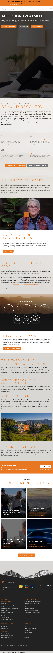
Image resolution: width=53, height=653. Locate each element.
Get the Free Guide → (13, 4)
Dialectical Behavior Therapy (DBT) (32, 603)
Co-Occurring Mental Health (7, 606)
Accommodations (7, 623)
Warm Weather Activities (7, 635)
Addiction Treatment (6, 601)
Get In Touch (45, 466)
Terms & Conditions (11, 645)
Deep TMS (3, 603)
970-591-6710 (48, 469)
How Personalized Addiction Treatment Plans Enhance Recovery (13, 541)
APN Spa (26, 606)
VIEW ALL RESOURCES (26, 555)
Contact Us (27, 637)
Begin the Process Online (38, 165)
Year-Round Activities (6, 633)
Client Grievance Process (24, 645)
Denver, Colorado (25, 277)
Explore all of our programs (31, 284)
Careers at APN (27, 634)
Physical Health (41, 513)
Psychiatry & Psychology (36, 515)
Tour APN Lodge (28, 632)
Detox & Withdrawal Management (9, 605)
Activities (4, 632)
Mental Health (4, 614)
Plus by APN (16, 284)
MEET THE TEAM (8, 251)
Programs (4, 599)
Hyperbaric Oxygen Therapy (7, 612)
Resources (26, 635)
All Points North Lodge (35, 279)
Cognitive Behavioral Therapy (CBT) (32, 601)
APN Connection (25, 282)
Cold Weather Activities (6, 637)
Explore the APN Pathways (12, 348)
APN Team (26, 626)
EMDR (25, 605)
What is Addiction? (35, 541)
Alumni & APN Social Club (30, 628)
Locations (26, 625)
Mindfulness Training (29, 608)
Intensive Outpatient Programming (9, 608)
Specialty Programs (5, 615)
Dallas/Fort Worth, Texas (38, 277)
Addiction (32, 513)
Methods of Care (30, 599)
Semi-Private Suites (5, 626)
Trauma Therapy (5, 617)
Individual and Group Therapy (31, 610)
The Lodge (27, 623)
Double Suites (4, 628)
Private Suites (4, 625)
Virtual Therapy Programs (7, 619)
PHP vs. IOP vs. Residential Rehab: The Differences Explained (12, 512)
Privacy (3, 645)
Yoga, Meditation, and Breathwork (32, 612)
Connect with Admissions (16, 165)
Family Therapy (4, 610)
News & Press (27, 630)
